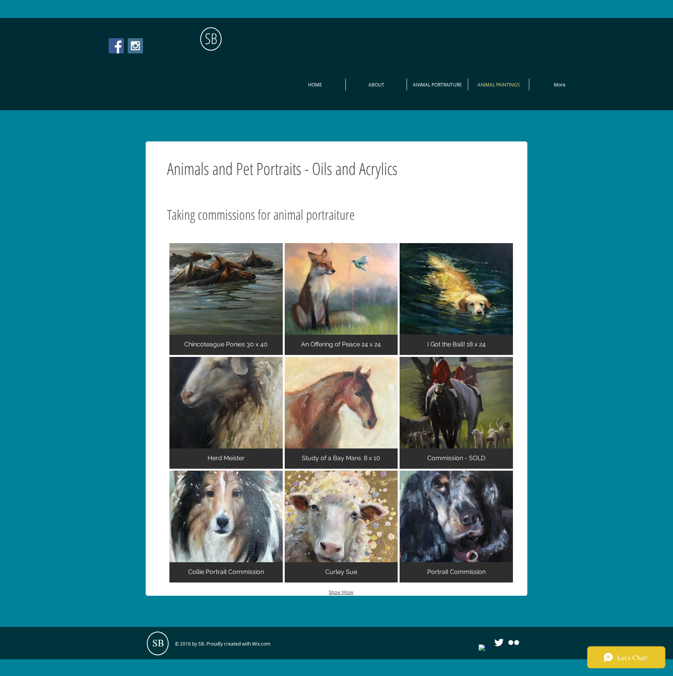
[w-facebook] (484, 649)
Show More (341, 592)
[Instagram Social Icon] (135, 45)
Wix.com (261, 644)
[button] (226, 299)
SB (211, 38)
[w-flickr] (513, 642)
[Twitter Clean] (498, 642)
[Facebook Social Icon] (116, 45)
